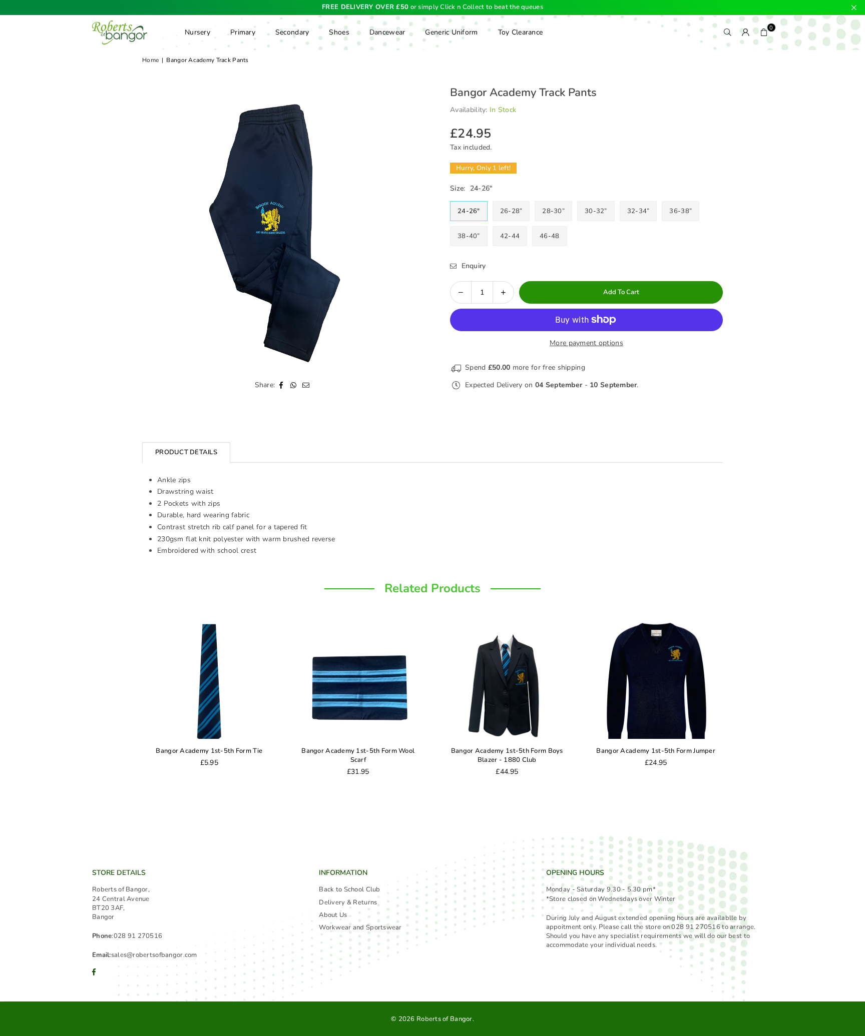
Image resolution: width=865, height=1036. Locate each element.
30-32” (596, 211)
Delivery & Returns (348, 902)
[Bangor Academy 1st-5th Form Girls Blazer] (599, 679)
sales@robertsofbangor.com (154, 954)
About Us (333, 914)
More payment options (586, 343)
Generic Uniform (451, 32)
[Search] (728, 33)
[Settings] (746, 33)
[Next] (732, 704)
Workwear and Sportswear (360, 927)
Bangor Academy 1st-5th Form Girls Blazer (599, 755)
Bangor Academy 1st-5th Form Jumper (450, 750)
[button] (764, 33)
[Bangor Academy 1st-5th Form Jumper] (450, 679)
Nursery (197, 32)
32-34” (638, 211)
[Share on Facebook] (281, 385)
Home (150, 60)
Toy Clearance (520, 32)
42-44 (510, 236)
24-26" (469, 211)
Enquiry (472, 266)
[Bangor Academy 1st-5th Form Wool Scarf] (152, 679)
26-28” (511, 211)
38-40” (469, 236)
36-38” (680, 211)
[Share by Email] (306, 385)
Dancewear (387, 32)
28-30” (553, 211)
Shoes (339, 32)
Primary (242, 32)
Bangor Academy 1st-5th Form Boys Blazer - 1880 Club (301, 755)
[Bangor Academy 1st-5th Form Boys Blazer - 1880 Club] (301, 679)
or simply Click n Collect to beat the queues (432, 8)
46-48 (549, 236)
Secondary (292, 32)
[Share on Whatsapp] (293, 385)
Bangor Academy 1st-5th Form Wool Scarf (152, 755)
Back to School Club (349, 889)
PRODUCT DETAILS (186, 452)
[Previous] (132, 704)
